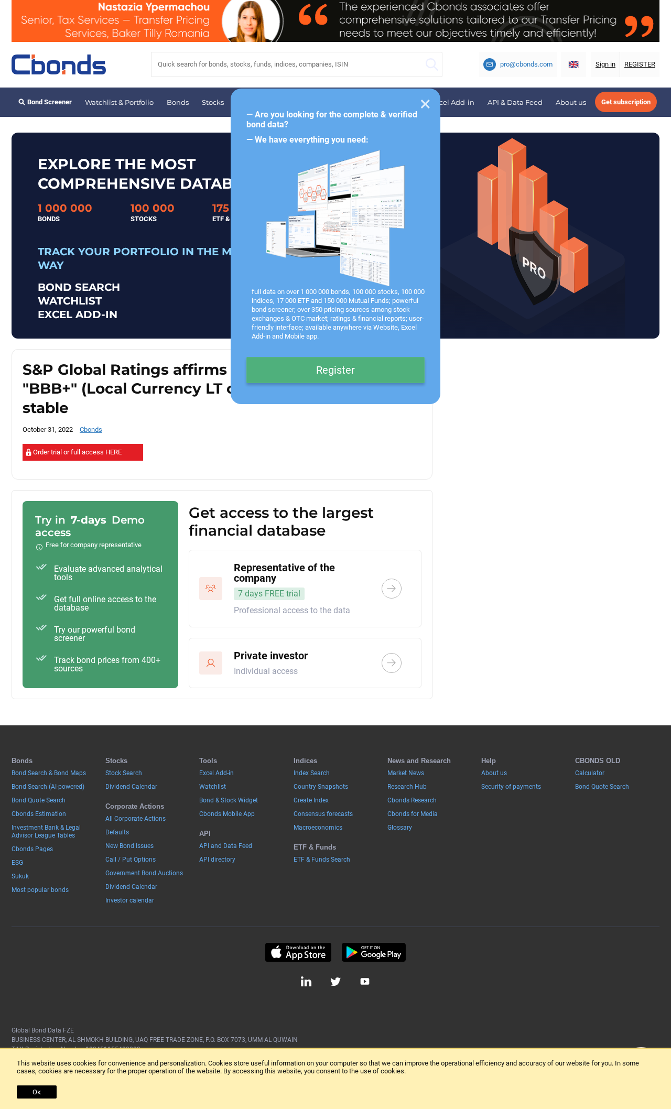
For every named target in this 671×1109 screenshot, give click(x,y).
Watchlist (212, 786)
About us (571, 102)
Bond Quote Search (39, 800)
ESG (17, 862)
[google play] (374, 952)
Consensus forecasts (323, 814)
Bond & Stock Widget (228, 800)
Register (335, 370)
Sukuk (20, 876)
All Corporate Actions (135, 818)
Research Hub (407, 786)
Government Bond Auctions (144, 873)
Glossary (399, 827)
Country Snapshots (321, 786)
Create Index (311, 800)
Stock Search (123, 773)
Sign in (605, 64)
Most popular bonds (40, 890)
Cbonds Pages (32, 849)
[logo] (59, 64)
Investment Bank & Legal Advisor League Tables (46, 831)
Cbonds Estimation (39, 814)
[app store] (298, 952)
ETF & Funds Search (322, 859)
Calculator (589, 773)
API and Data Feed (225, 846)
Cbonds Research (412, 800)
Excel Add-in (452, 102)
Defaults (117, 832)
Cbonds (91, 429)
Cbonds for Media (412, 814)
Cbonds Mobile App (227, 814)
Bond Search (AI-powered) (48, 786)
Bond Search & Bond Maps (49, 773)
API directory (217, 859)
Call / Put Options (130, 859)
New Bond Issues (129, 846)
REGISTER (639, 64)
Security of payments (511, 786)
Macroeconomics (318, 827)
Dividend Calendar (131, 786)
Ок (37, 1092)
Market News (405, 773)
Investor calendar (129, 900)
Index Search (312, 773)
